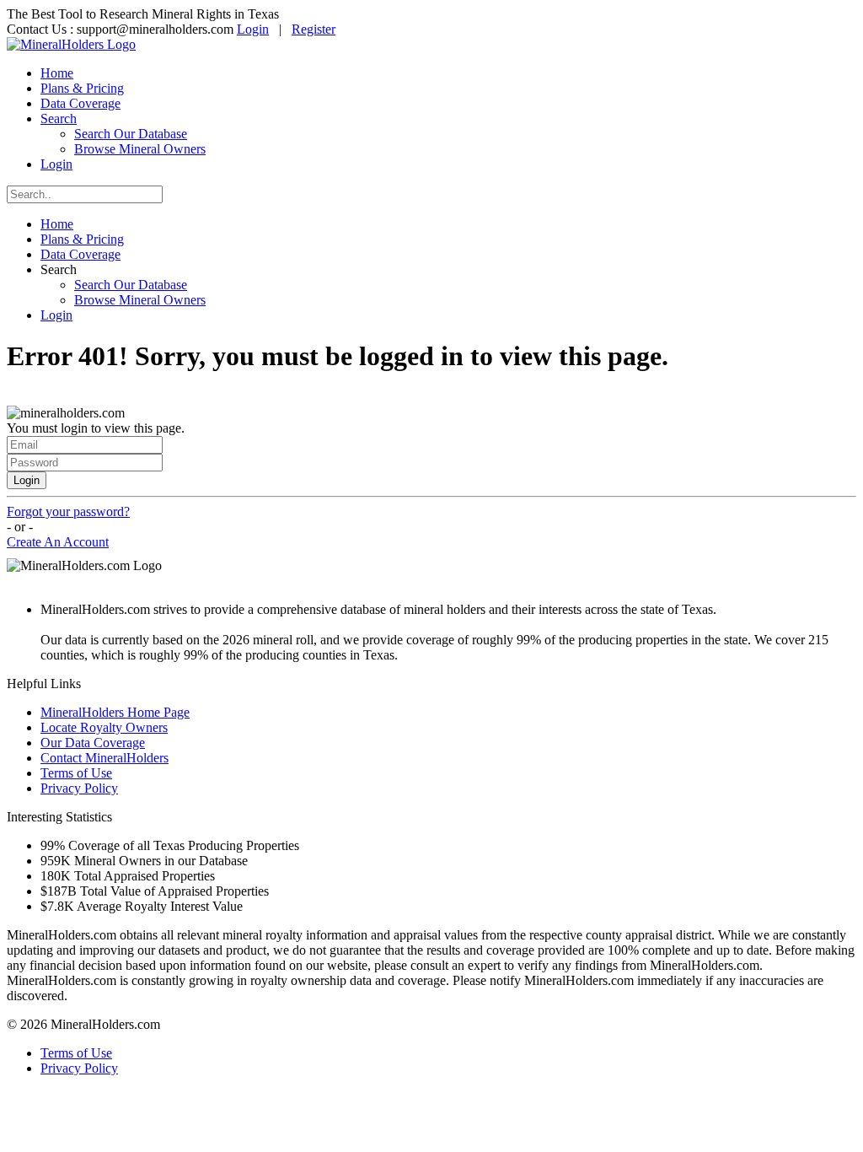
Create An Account (58, 542)
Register (313, 29)
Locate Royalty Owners (104, 727)
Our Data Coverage (92, 742)
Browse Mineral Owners (140, 149)
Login (253, 29)
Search (58, 118)
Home (56, 73)
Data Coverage (80, 103)
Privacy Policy (79, 788)
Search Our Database (130, 134)
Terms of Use (76, 773)
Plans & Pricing (82, 88)
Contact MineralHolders (104, 758)
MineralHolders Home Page (115, 712)
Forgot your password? (68, 511)
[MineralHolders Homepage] (71, 44)
